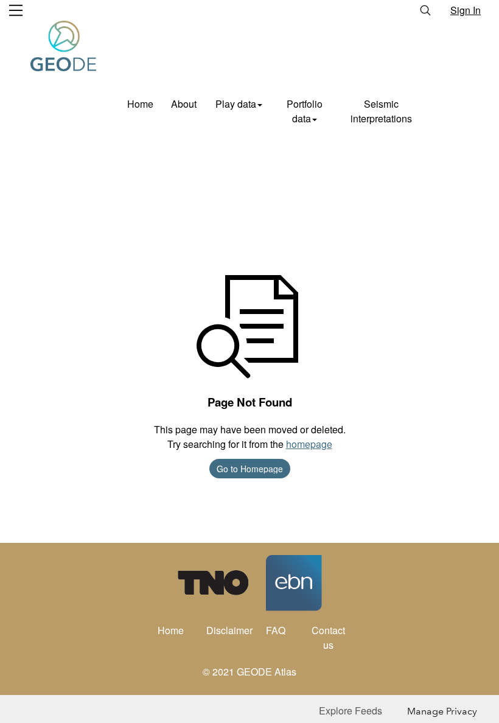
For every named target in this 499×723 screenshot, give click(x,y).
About (184, 104)
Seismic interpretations (381, 111)
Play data (235, 104)
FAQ (275, 630)
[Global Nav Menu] (16, 10)
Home (140, 104)
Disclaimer (228, 630)
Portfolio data (305, 111)
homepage (309, 444)
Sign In (465, 10)
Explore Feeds (350, 711)
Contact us (328, 637)
